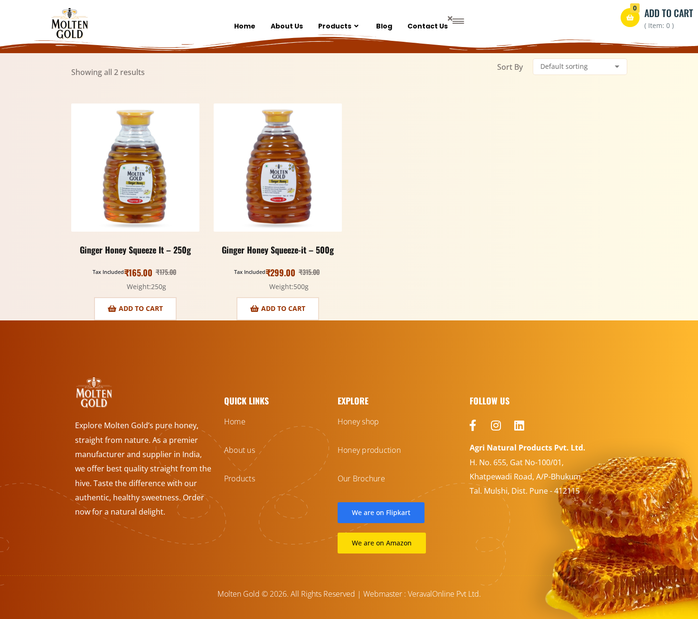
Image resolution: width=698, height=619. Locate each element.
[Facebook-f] (473, 425)
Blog (384, 26)
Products (334, 26)
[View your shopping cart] (630, 17)
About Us (287, 26)
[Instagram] (496, 425)
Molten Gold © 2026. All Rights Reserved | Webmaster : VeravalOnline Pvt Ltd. (349, 594)
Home (244, 26)
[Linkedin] (519, 425)
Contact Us (427, 26)
